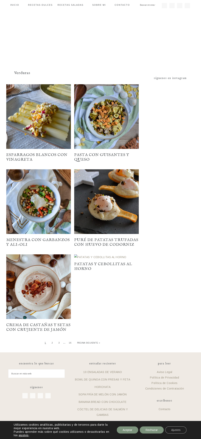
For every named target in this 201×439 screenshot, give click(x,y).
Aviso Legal (164, 372)
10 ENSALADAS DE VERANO (102, 372)
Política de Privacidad (164, 377)
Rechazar (152, 430)
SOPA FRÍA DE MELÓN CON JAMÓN (103, 394)
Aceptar (127, 430)
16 (70, 343)
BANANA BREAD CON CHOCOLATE (103, 401)
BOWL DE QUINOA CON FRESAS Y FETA (102, 379)
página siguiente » (88, 343)
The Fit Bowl (100, 37)
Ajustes (176, 430)
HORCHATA (103, 387)
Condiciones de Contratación (164, 388)
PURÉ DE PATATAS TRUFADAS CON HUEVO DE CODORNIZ (106, 242)
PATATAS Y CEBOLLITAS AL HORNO (103, 266)
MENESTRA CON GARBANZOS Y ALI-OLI (38, 242)
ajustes (24, 435)
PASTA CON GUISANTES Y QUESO (101, 157)
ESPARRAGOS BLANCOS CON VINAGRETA (37, 157)
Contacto (165, 409)
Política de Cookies (165, 383)
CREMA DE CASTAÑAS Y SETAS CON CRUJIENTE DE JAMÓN (38, 327)
